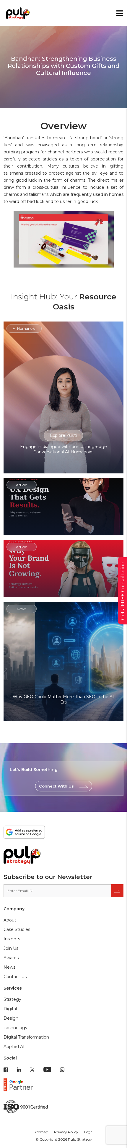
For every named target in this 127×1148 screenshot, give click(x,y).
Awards (11, 957)
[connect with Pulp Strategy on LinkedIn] (19, 1069)
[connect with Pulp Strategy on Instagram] (62, 1069)
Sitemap (41, 1132)
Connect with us (56, 786)
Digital (10, 1008)
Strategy (12, 999)
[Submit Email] (117, 890)
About (10, 920)
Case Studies (17, 929)
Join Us (11, 948)
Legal (88, 1132)
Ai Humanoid (24, 328)
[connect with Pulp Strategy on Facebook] (6, 1069)
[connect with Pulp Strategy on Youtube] (47, 1069)
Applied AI (14, 1046)
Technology (15, 1027)
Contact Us (15, 976)
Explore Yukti (63, 435)
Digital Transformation (26, 1037)
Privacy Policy (66, 1132)
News (9, 967)
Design (11, 1018)
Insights (12, 939)
